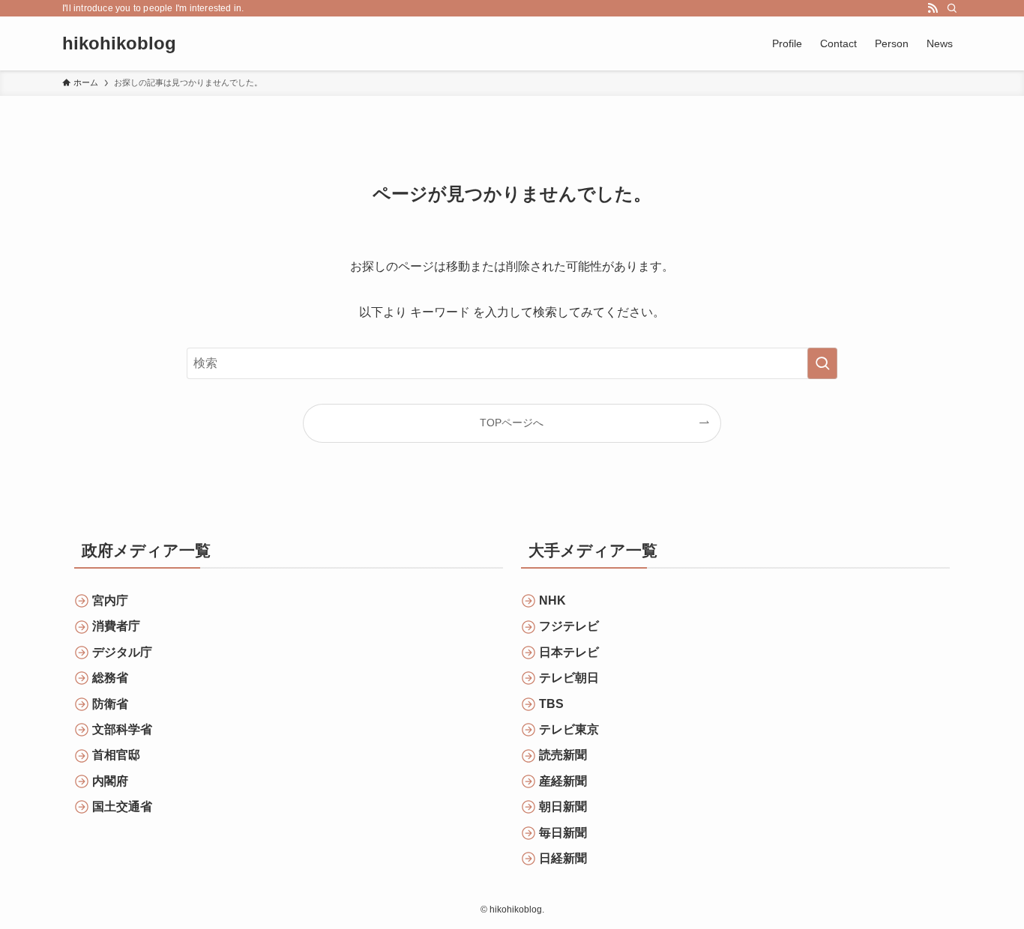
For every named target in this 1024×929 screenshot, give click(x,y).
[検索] (952, 8)
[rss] (932, 8)
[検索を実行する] (822, 363)
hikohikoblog (119, 43)
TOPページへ (511, 423)
